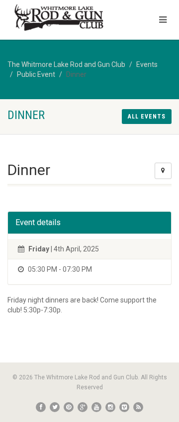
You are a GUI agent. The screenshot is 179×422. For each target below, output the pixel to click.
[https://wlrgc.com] (59, 18)
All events (147, 116)
